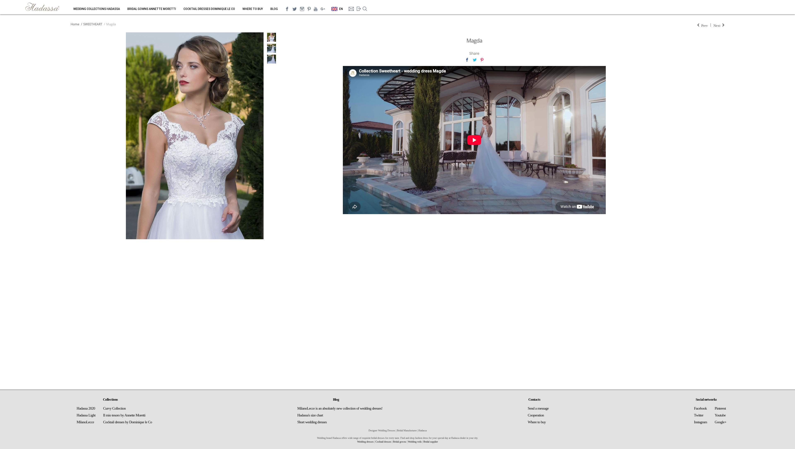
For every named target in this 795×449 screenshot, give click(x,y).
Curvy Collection (114, 408)
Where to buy (252, 9)
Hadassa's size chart (310, 415)
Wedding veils (415, 441)
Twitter (698, 415)
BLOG (274, 9)
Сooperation (536, 415)
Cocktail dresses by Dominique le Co (127, 422)
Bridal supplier (430, 441)
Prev (704, 25)
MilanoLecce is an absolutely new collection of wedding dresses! (339, 408)
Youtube (720, 415)
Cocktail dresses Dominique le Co (209, 9)
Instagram (700, 422)
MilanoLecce (85, 422)
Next (716, 25)
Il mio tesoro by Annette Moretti (124, 415)
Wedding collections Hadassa (96, 9)
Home (75, 24)
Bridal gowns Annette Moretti (151, 9)
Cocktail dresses (383, 441)
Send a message (538, 408)
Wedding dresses (365, 441)
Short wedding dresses (312, 422)
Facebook (700, 408)
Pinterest (720, 408)
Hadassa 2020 (86, 408)
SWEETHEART (92, 24)
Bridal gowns (399, 441)
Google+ (720, 422)
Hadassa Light (86, 415)
